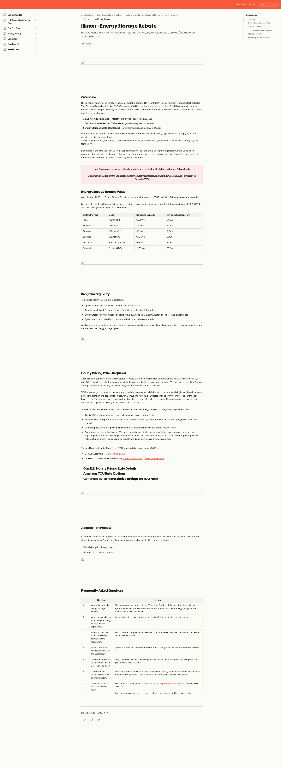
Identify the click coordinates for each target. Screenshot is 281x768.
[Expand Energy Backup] (35, 34)
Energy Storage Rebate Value (259, 23)
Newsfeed (241, 4)
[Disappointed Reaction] (84, 719)
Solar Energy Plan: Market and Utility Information (146, 15)
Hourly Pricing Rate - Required (260, 30)
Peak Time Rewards (154, 458)
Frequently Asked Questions (259, 37)
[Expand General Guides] (35, 15)
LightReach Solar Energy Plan (109, 15)
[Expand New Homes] (35, 49)
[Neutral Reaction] (91, 719)
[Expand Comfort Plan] (35, 28)
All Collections (87, 15)
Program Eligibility (255, 27)
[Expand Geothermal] (35, 44)
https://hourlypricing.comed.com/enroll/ (168, 683)
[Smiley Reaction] (98, 719)
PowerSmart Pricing (132, 458)
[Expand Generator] (35, 39)
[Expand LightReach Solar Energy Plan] (35, 20)
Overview (251, 19)
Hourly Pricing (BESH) (115, 453)
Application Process (255, 34)
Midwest (174, 15)
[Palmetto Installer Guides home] (3, 4)
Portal (252, 4)
